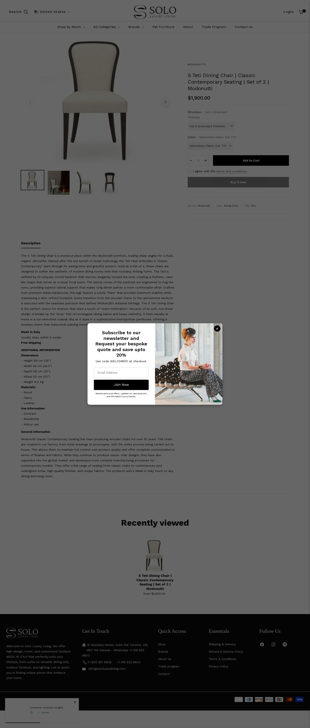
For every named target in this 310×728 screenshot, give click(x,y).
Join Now (121, 385)
